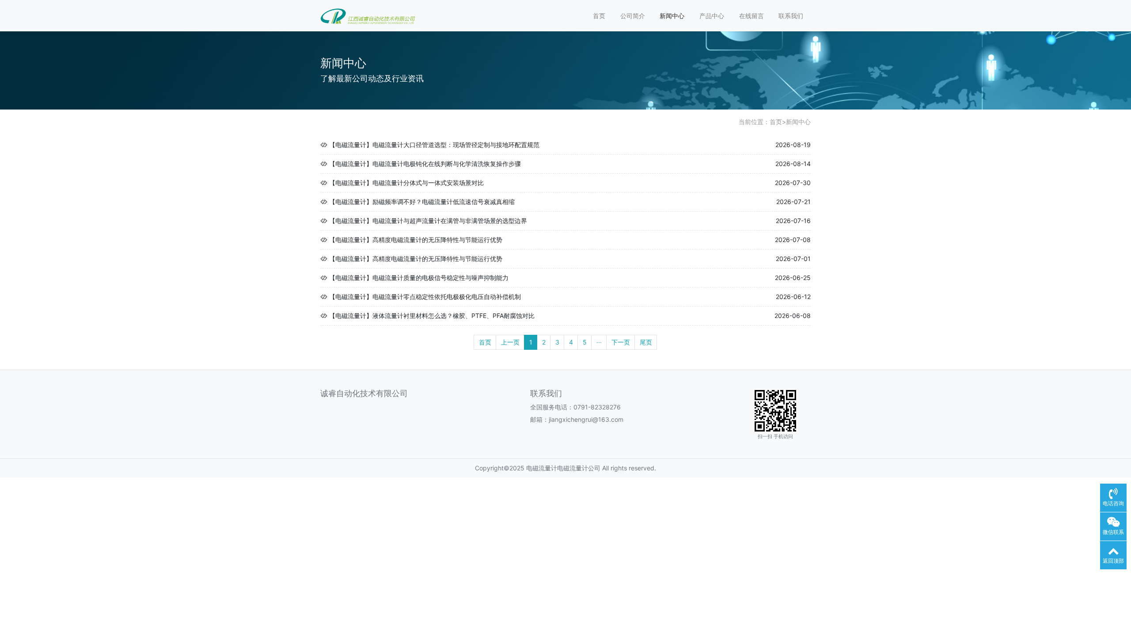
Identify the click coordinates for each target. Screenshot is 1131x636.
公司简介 (632, 15)
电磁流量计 (541, 468)
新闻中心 (672, 15)
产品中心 (711, 15)
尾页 (646, 342)
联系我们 (790, 15)
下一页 (620, 342)
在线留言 (751, 15)
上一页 (510, 342)
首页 (599, 15)
